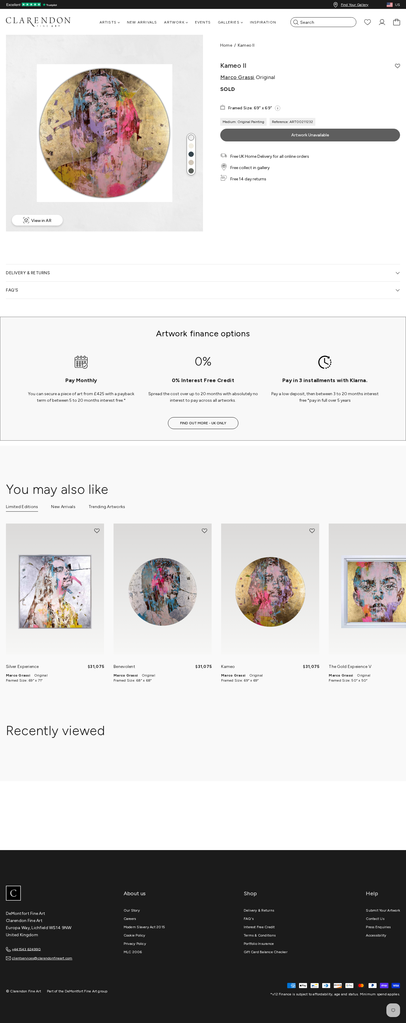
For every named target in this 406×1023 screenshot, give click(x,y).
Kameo (228, 666)
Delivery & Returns (259, 910)
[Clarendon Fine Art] (50, 894)
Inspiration (263, 22)
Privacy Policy (135, 943)
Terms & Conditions (260, 935)
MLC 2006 (133, 952)
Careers (130, 918)
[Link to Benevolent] (163, 592)
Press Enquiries (378, 927)
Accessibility (376, 935)
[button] (191, 138)
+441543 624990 (26, 949)
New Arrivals (142, 22)
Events (203, 22)
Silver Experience (22, 666)
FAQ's (249, 918)
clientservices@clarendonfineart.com (42, 958)
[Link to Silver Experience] (55, 592)
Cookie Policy (134, 935)
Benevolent (124, 666)
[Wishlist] (367, 22)
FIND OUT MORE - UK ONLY (203, 423)
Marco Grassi (237, 77)
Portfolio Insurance (259, 943)
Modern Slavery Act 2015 (144, 927)
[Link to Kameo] (270, 592)
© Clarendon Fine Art (23, 991)
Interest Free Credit (259, 927)
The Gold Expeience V (350, 666)
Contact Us (375, 918)
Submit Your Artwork (383, 910)
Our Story (132, 910)
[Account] (382, 22)
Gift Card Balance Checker (265, 952)
